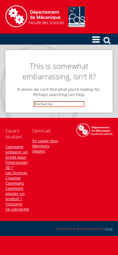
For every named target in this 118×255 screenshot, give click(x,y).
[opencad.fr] (45, 25)
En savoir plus (45, 140)
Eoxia (109, 229)
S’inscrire (13, 204)
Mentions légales (41, 148)
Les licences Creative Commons (16, 178)
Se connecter (17, 209)
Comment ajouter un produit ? (15, 193)
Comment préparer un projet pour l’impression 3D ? (16, 157)
